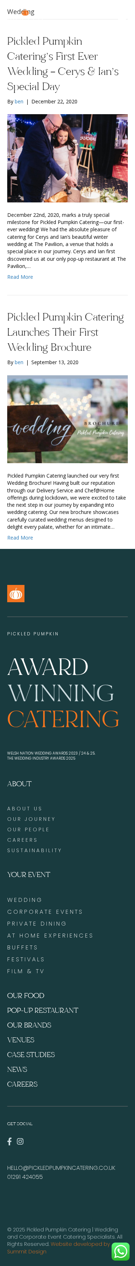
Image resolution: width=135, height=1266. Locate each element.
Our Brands (29, 1025)
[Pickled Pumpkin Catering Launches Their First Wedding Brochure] (67, 418)
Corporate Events (45, 912)
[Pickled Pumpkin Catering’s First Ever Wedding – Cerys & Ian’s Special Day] (67, 157)
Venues (20, 1039)
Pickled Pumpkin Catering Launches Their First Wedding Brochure (65, 332)
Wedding (25, 900)
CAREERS (22, 840)
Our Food (25, 995)
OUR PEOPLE (28, 829)
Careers (22, 1084)
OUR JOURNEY (31, 819)
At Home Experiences (50, 935)
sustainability (34, 850)
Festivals (26, 959)
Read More (20, 276)
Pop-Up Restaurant (42, 1010)
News (17, 1069)
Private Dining (37, 924)
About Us (25, 808)
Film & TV (26, 971)
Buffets (23, 947)
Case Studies (31, 1054)
